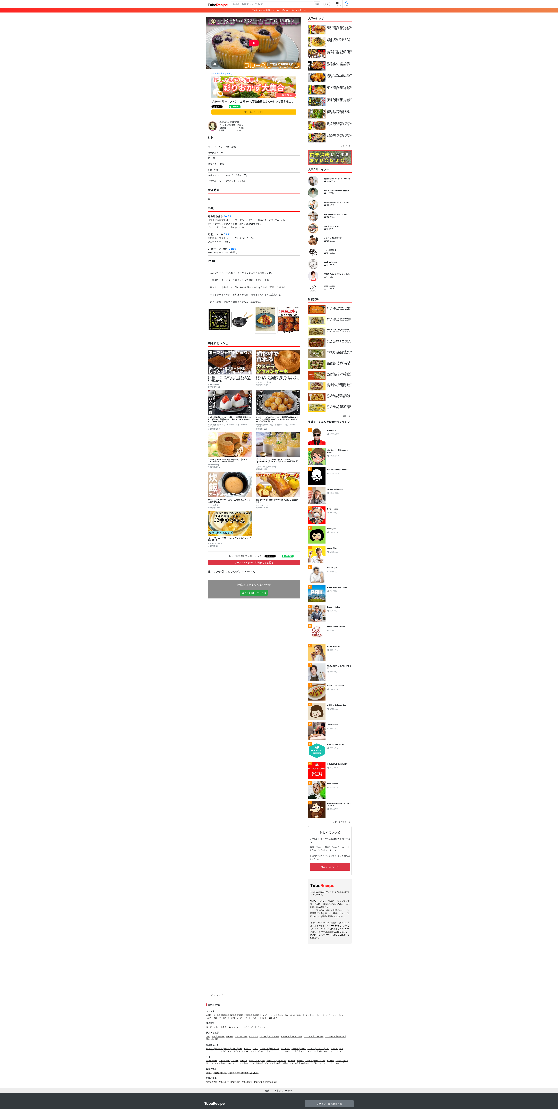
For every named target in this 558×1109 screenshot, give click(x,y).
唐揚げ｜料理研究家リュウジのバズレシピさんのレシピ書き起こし (339, 28)
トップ (209, 995)
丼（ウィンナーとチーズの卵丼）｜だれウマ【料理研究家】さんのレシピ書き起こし (339, 64)
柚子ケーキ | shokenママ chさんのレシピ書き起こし (277, 501)
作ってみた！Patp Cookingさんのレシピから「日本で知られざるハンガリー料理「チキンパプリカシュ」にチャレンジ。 (339, 308)
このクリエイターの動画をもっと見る (254, 562)
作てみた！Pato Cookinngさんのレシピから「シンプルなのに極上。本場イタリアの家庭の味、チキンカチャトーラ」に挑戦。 (339, 341)
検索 (317, 4)
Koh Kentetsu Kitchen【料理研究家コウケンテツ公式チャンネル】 (337, 190)
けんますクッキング (332, 226)
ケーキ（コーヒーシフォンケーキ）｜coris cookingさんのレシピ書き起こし (227, 460)
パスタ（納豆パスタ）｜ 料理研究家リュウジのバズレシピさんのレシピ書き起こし (339, 40)
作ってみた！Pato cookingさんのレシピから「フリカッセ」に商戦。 (339, 330)
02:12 (227, 234)
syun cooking (329, 286)
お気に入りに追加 (255, 112)
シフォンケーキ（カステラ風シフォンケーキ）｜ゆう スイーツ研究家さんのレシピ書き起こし (277, 378)
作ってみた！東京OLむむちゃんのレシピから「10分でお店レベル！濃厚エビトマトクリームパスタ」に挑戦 (339, 396)
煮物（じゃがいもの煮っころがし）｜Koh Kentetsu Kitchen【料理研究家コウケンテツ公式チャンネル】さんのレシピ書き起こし (339, 76)
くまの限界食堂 (330, 250)
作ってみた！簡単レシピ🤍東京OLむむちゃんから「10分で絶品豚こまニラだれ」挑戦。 (339, 363)
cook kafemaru (330, 262)
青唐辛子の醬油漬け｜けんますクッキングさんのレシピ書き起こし (339, 100)
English (288, 1090)
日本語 (277, 1090)
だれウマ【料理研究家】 (333, 238)
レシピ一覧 (346, 146)
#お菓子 (215, 73)
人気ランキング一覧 (342, 822)
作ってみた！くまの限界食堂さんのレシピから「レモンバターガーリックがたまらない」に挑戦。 (339, 406)
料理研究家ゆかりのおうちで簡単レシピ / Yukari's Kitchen (337, 202)
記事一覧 (347, 416)
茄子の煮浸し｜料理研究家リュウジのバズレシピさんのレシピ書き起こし (339, 124)
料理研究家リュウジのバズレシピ (337, 179)
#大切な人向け (225, 73)
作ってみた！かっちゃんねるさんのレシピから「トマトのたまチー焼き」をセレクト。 (339, 374)
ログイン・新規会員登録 (329, 1103)
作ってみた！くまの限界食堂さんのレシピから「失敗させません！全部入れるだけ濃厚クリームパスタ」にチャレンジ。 (339, 319)
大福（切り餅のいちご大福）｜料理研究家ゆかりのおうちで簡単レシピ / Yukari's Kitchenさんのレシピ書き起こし (229, 419)
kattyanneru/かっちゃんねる (335, 214)
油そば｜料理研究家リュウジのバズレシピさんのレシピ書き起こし (339, 88)
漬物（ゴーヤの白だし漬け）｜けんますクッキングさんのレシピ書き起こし (339, 112)
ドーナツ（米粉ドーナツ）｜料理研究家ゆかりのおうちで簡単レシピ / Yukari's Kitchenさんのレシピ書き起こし (277, 419)
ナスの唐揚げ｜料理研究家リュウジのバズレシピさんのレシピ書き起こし (339, 136)
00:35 (227, 216)
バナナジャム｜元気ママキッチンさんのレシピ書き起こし (229, 539)
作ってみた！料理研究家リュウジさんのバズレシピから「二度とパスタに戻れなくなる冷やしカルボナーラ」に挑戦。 (339, 385)
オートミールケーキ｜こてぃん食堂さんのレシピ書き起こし (229, 501)
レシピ (219, 995)
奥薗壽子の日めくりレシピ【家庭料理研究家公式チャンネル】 (337, 274)
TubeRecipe (214, 1103)
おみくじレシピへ (330, 866)
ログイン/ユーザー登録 (254, 592)
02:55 (232, 248)
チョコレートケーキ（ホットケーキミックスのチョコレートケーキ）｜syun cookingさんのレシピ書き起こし (230, 379)
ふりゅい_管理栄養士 (230, 122)
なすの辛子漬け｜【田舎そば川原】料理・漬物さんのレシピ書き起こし (339, 52)
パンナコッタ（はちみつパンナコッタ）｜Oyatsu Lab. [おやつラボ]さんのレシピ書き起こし (277, 461)
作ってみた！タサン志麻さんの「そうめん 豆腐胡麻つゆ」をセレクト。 (339, 352)
